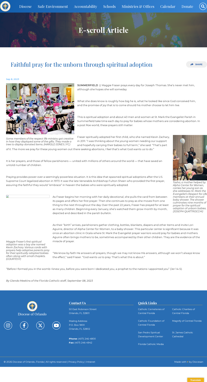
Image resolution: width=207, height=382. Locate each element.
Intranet (90, 361)
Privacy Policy (76, 361)
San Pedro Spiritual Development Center (150, 334)
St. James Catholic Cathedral (182, 334)
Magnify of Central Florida (187, 320)
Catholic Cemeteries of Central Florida (151, 311)
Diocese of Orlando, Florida (28, 361)
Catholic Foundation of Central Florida (151, 322)
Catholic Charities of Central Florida (183, 311)
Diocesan (197, 361)
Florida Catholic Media (151, 344)
